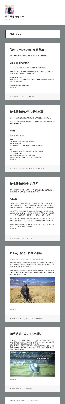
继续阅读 (13, 87)
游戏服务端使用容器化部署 (27, 111)
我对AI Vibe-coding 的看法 (27, 49)
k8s (36, 168)
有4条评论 (39, 318)
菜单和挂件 (57, 12)
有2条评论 (29, 389)
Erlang (23, 318)
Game (22, 96)
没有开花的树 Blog (15, 16)
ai (27, 96)
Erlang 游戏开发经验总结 (26, 253)
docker (32, 168)
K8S (27, 168)
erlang (32, 318)
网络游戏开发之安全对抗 (25, 333)
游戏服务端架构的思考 (24, 183)
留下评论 (32, 96)
